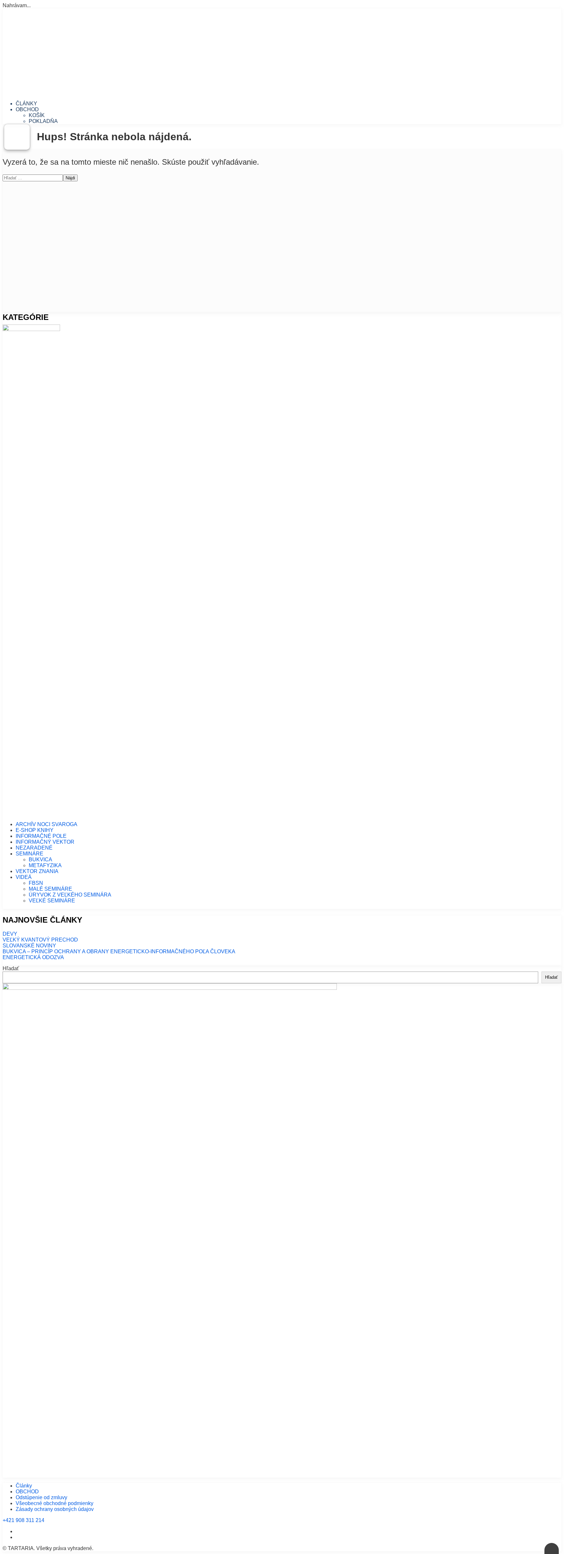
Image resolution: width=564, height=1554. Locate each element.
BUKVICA (40, 859)
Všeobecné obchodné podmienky (54, 1503)
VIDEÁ (24, 877)
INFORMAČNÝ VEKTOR (45, 842)
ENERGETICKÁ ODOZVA (33, 957)
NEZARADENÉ (34, 848)
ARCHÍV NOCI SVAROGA (46, 824)
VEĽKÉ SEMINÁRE (52, 900)
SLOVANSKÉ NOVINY (29, 945)
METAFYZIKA (45, 865)
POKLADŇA (43, 121)
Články (24, 1485)
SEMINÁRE (29, 853)
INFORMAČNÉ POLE (41, 836)
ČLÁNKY (26, 103)
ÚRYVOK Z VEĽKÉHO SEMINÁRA (70, 895)
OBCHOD (27, 109)
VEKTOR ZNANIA (37, 871)
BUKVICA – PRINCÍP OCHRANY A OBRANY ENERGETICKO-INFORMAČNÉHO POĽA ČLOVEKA (119, 951)
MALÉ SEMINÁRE (50, 889)
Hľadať (11, 968)
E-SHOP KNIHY (35, 830)
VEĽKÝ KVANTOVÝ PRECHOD (40, 940)
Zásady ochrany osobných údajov (55, 1509)
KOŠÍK (37, 115)
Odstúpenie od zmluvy (41, 1497)
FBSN (36, 883)
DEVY (10, 934)
